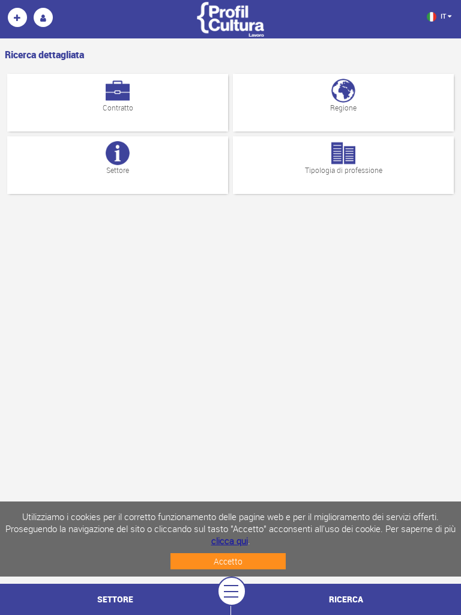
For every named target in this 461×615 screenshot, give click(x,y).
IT (443, 15)
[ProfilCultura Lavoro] (17, 17)
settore (115, 599)
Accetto (228, 561)
